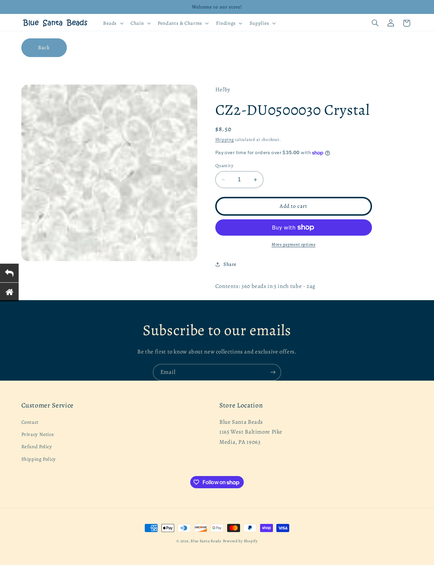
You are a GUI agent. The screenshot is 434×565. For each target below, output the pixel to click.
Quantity (224, 165)
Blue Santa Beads (206, 541)
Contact (30, 422)
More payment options (294, 244)
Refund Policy (36, 446)
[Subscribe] (273, 372)
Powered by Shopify (240, 541)
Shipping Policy (38, 459)
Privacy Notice (37, 434)
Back (44, 47)
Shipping (224, 139)
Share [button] (230, 264)
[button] (112, 23)
